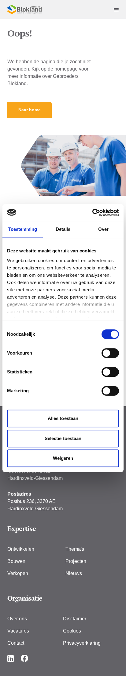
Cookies (72, 630)
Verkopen (17, 573)
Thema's (74, 549)
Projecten (75, 561)
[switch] (110, 353)
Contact (15, 643)
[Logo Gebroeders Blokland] (24, 9)
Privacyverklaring (82, 643)
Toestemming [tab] (22, 229)
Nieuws (73, 573)
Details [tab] (63, 229)
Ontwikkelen (20, 549)
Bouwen (16, 561)
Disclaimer (74, 618)
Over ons (17, 618)
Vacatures (18, 630)
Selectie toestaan (63, 438)
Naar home (29, 109)
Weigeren (63, 458)
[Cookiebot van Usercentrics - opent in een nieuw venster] (92, 213)
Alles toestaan (63, 418)
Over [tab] (103, 229)
